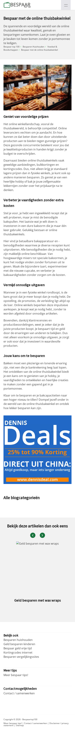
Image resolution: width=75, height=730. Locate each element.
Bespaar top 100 (11, 46)
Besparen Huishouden (33, 46)
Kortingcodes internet (17, 652)
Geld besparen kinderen (19, 644)
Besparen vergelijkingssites (21, 657)
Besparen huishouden (18, 640)
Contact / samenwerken (19, 693)
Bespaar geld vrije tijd (17, 648)
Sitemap (20, 725)
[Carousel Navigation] (37, 535)
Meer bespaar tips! (15, 675)
